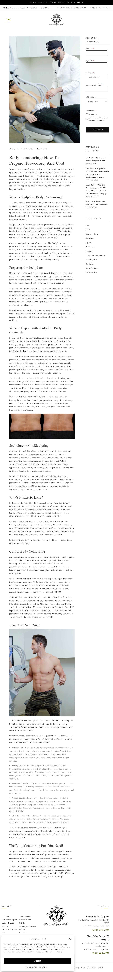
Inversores (23, 933)
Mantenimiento (92, 234)
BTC (3, 933)
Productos (90, 247)
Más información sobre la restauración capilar (99, 119)
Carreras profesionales (27, 926)
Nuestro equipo (25, 916)
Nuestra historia (25, 919)
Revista (65, 834)
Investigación (91, 259)
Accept (37, 961)
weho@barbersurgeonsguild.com (96, 926)
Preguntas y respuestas (95, 255)
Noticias (22, 923)
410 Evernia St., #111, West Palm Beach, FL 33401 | (78, 7)
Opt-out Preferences (95, 967)
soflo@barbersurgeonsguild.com (96, 949)
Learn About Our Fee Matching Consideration (56, 2)
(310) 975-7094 (42, 8)
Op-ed (88, 242)
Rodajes (22, 929)
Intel (88, 230)
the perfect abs (31, 727)
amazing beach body (53, 613)
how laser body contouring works (55, 227)
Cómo (88, 225)
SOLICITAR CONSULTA (97, 131)
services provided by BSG (52, 873)
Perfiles (89, 251)
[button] (69, 938)
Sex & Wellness (92, 268)
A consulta (93, 114)
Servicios (29, 149)
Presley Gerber (19, 351)
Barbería (5, 926)
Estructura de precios (9, 929)
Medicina (89, 238)
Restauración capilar (9, 919)
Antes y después (8, 923)
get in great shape (65, 400)
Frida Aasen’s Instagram (36, 202)
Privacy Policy (79, 967)
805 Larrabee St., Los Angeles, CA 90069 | (19, 8)
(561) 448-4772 (104, 7)
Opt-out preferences (33, 967)
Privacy (45, 967)
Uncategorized (92, 272)
